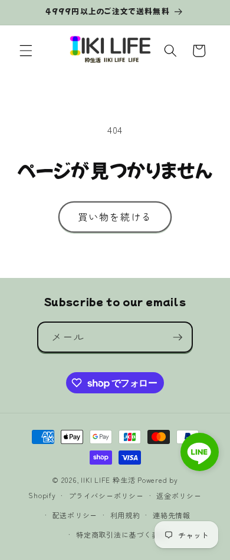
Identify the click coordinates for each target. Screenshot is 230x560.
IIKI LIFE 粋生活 (108, 480)
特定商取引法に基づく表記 (121, 534)
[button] (26, 51)
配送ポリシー (75, 515)
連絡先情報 (171, 515)
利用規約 (125, 515)
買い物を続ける (115, 217)
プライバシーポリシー (106, 496)
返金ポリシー (179, 496)
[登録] (177, 337)
